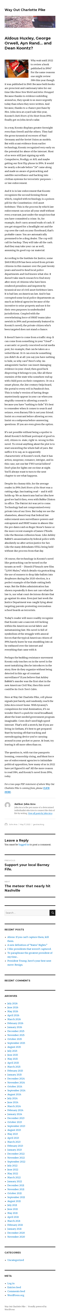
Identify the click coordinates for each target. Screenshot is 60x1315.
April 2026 (13, 1015)
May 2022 (12, 1173)
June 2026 (12, 1007)
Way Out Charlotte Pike (25, 10)
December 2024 (16, 1078)
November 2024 (16, 1082)
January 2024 (14, 1114)
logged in (24, 844)
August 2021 (14, 1201)
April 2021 (13, 1217)
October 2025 (14, 1039)
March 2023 (14, 1141)
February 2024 (15, 1110)
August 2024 (14, 1094)
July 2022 (12, 1165)
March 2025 (14, 1066)
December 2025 (15, 1031)
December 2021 (15, 1185)
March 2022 (14, 1177)
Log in (11, 1283)
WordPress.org (15, 1295)
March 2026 (14, 1019)
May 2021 (12, 1213)
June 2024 (12, 1102)
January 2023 (14, 1149)
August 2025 (14, 1047)
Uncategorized (15, 1260)
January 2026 (14, 1027)
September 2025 (16, 1043)
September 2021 (16, 1197)
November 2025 (16, 1035)
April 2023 (13, 1137)
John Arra (13, 824)
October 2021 (14, 1193)
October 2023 (14, 1122)
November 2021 (15, 1189)
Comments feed (16, 1291)
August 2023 (14, 1130)
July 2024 (12, 1098)
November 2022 (16, 1157)
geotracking (38, 824)
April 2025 (13, 1062)
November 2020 (16, 1236)
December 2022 (16, 1153)
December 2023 (15, 1118)
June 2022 (12, 1169)
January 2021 (14, 1228)
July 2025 (12, 1050)
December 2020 (16, 1232)
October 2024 (14, 1086)
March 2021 (13, 1221)
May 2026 (12, 1011)
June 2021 (12, 1209)
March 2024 (14, 1106)
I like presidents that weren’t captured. (29, 949)
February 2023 (15, 1145)
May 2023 (12, 1134)
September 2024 (16, 1090)
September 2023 (16, 1126)
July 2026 (12, 1003)
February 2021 (15, 1224)
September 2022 (16, 1161)
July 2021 (12, 1205)
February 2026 (15, 1023)
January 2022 (14, 1181)
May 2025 (12, 1058)
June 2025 (12, 1054)
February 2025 (15, 1070)
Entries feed (14, 1287)
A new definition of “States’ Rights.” (27, 945)
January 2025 (14, 1074)
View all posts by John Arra (40, 813)
